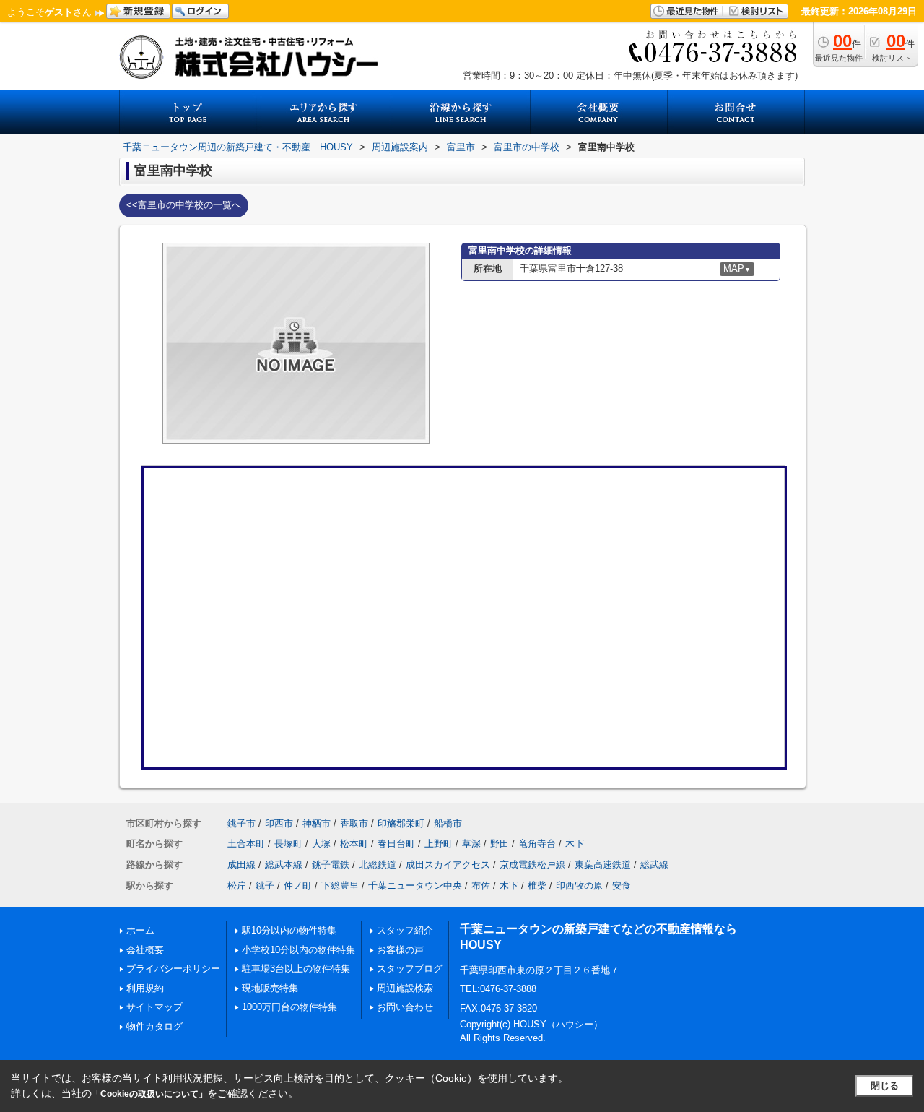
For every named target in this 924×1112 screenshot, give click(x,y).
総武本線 (283, 864)
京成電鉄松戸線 (532, 864)
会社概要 (145, 949)
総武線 (654, 864)
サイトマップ (154, 1006)
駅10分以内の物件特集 (289, 930)
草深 (471, 843)
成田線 (241, 864)
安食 (621, 885)
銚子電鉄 (330, 864)
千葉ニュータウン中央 (415, 885)
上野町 (438, 843)
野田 (499, 843)
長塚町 (288, 843)
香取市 (354, 823)
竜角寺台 (537, 843)
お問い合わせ (405, 1006)
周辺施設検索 (405, 988)
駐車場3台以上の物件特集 (296, 968)
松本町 (354, 843)
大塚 (321, 843)
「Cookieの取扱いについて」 (149, 1094)
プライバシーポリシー (173, 968)
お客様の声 (400, 949)
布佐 (480, 885)
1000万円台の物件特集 (289, 1006)
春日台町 (396, 843)
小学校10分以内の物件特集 (298, 949)
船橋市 (448, 823)
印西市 (279, 823)
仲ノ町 (298, 885)
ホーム (140, 930)
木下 (574, 843)
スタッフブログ (410, 968)
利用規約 (145, 988)
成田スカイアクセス (448, 864)
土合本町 (246, 843)
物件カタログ (154, 1026)
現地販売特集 (270, 988)
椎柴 (537, 885)
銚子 (265, 885)
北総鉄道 (377, 864)
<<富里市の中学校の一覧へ (183, 204)
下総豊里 (340, 885)
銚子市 (241, 823)
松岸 (236, 885)
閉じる (885, 1085)
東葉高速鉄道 (603, 864)
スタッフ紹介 (405, 930)
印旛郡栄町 (401, 823)
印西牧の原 (579, 885)
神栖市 (316, 823)
